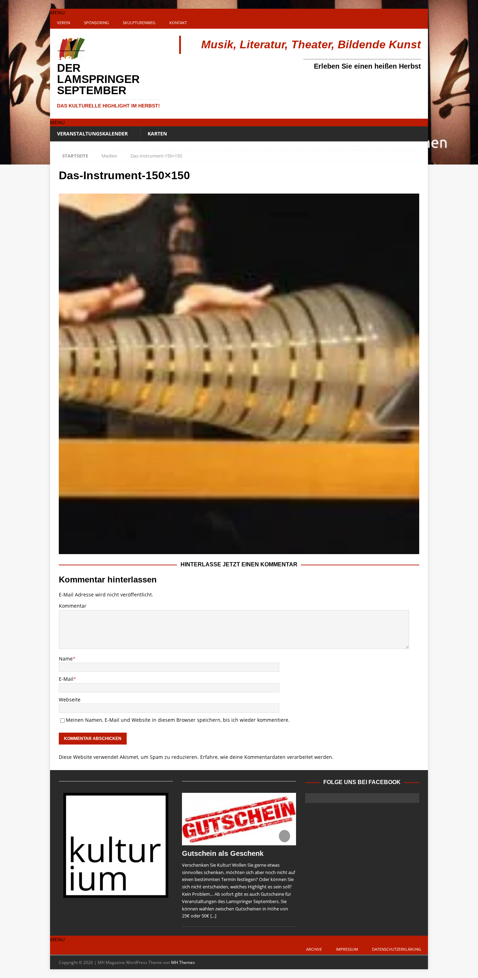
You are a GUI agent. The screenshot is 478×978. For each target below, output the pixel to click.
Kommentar (72, 605)
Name (66, 658)
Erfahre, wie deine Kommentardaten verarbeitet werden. (266, 757)
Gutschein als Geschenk (222, 853)
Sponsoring (96, 22)
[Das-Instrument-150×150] (239, 550)
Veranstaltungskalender (92, 133)
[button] (57, 12)
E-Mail (66, 679)
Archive (314, 949)
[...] (213, 916)
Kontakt (178, 22)
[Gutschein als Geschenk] (239, 819)
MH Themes (183, 962)
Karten (157, 133)
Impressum (347, 949)
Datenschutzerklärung (396, 949)
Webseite (69, 699)
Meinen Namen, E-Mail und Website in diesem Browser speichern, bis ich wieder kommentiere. (178, 720)
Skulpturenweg (139, 22)
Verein (63, 22)
